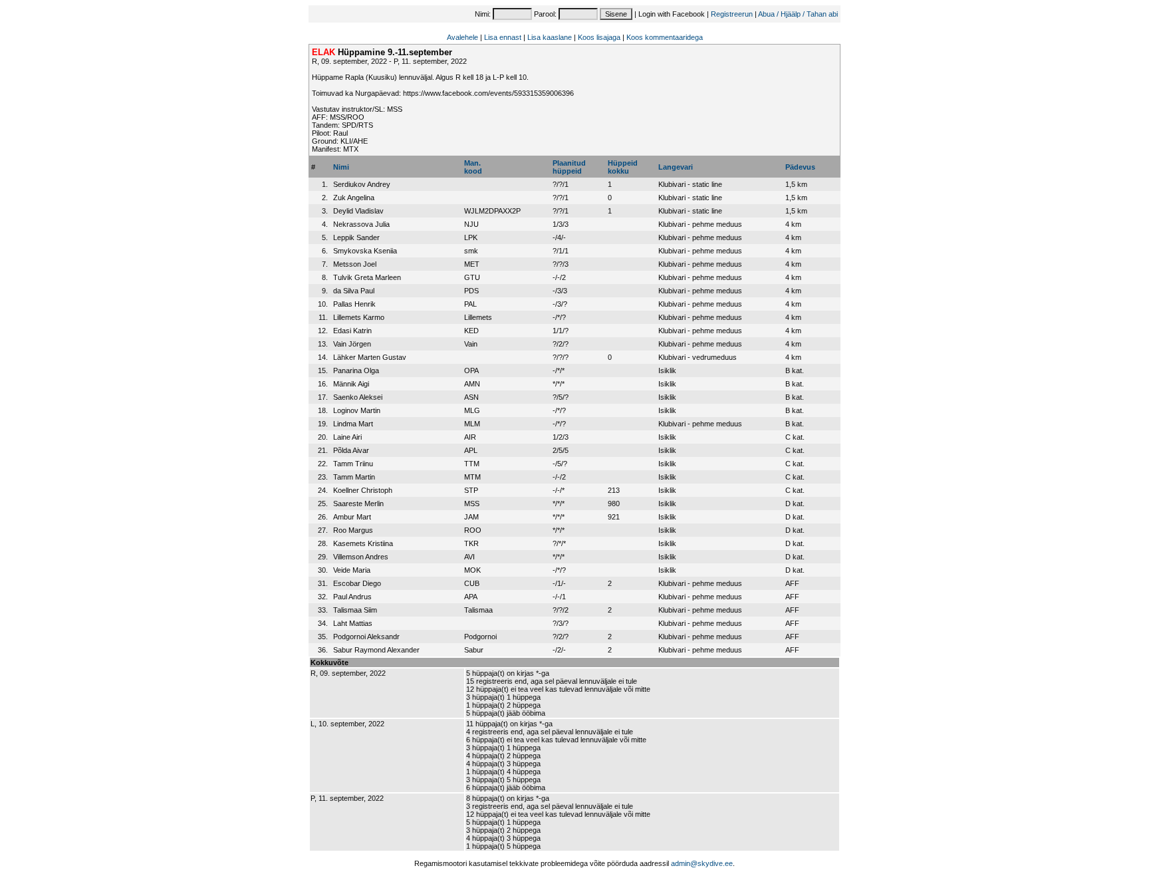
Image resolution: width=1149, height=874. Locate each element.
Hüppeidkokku (623, 167)
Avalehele (462, 37)
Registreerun (732, 14)
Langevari (675, 167)
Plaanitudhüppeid (569, 167)
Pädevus (800, 167)
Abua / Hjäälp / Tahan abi (798, 14)
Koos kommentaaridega (664, 37)
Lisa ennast (502, 37)
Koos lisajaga (599, 37)
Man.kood (473, 167)
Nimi (341, 167)
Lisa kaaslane (549, 37)
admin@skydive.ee (702, 863)
